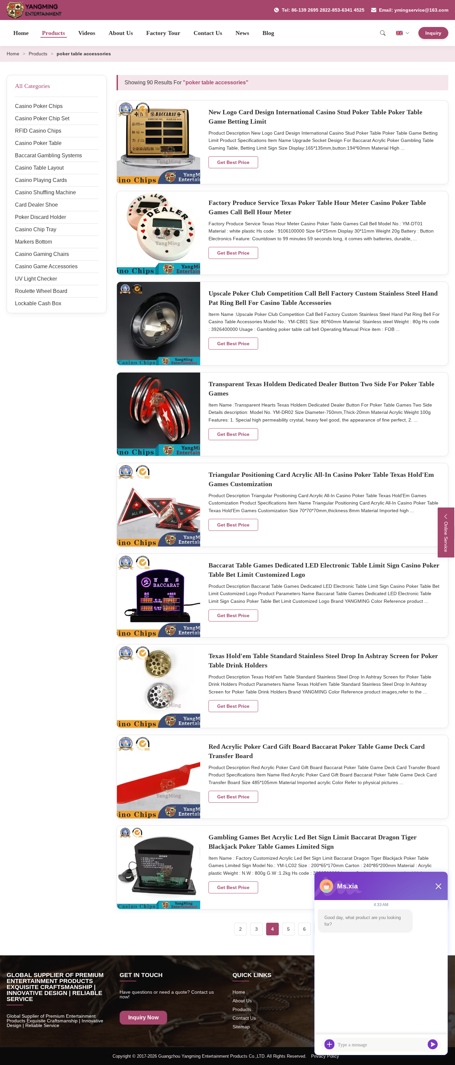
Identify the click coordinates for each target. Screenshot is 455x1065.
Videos (86, 33)
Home (21, 33)
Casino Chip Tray (35, 229)
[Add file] (329, 1044)
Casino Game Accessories (46, 266)
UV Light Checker (36, 279)
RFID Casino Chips (38, 131)
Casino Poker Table (38, 143)
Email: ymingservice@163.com (413, 10)
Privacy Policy (325, 1056)
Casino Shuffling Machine (45, 192)
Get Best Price (233, 162)
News (242, 33)
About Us (121, 33)
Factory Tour (163, 33)
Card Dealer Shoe (36, 205)
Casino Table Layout (39, 168)
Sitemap (241, 1026)
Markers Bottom (33, 242)
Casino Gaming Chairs (42, 254)
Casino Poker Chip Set (42, 118)
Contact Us (208, 33)
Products (53, 33)
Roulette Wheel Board (41, 291)
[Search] (382, 33)
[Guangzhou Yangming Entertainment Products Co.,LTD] (37, 10)
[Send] (433, 1044)
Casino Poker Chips (39, 106)
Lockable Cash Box (38, 303)
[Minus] (438, 886)
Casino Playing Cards (41, 180)
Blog (268, 33)
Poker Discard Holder (40, 217)
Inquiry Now (143, 1017)
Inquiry (433, 33)
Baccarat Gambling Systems (48, 155)
